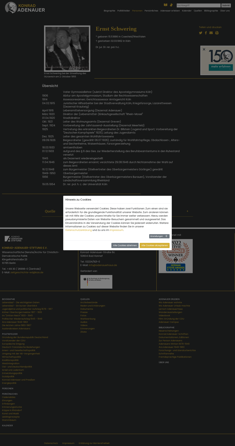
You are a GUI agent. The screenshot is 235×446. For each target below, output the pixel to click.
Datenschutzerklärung (78, 230)
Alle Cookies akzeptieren (154, 245)
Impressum (116, 230)
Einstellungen (156, 236)
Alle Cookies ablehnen (125, 245)
